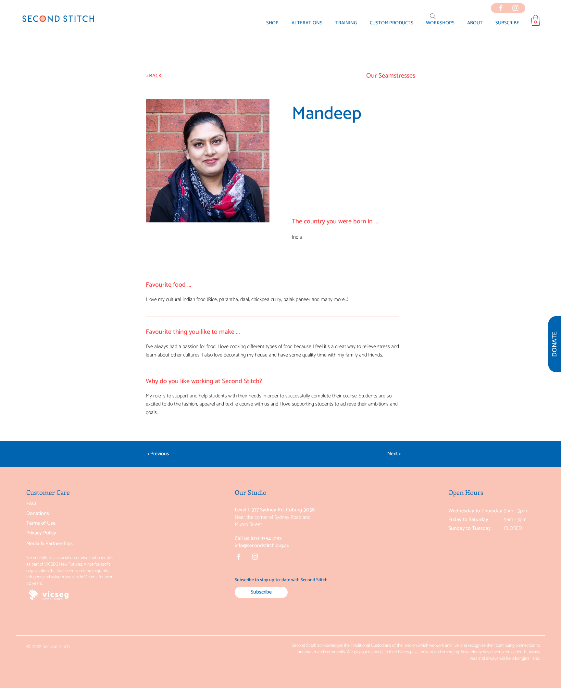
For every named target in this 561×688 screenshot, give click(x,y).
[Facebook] (239, 557)
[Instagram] (255, 557)
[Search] (433, 16)
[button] (475, 23)
